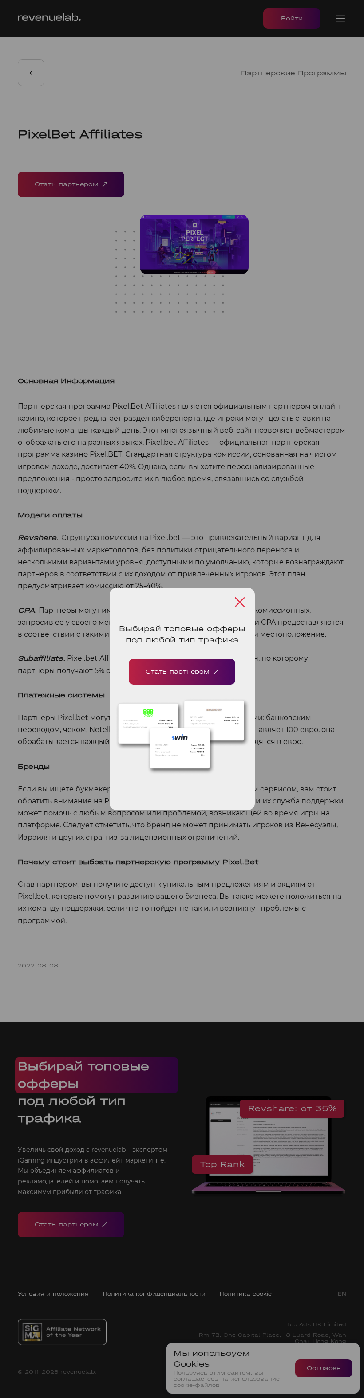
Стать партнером (178, 671)
